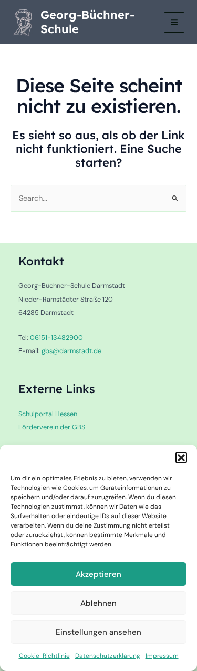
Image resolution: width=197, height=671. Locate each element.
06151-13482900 (56, 337)
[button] (181, 457)
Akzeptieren (98, 574)
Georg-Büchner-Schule (87, 21)
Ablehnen (98, 603)
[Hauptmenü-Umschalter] (174, 22)
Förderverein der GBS (51, 426)
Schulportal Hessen (47, 413)
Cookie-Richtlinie (44, 656)
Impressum (162, 656)
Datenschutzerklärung (107, 656)
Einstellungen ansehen (98, 632)
